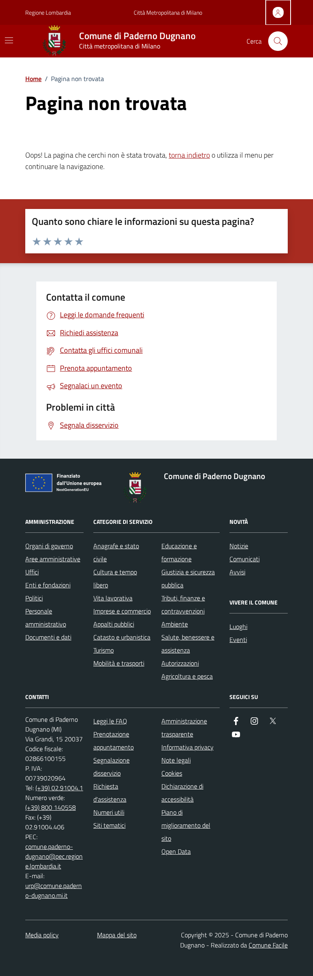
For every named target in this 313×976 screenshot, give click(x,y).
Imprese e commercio (122, 611)
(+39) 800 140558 (50, 807)
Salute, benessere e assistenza (187, 643)
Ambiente (174, 624)
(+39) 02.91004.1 (59, 788)
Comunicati (244, 559)
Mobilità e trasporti (118, 663)
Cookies (171, 773)
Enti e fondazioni (48, 585)
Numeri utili (108, 812)
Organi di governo (49, 546)
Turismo (103, 650)
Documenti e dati (48, 637)
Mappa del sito (117, 935)
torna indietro (189, 154)
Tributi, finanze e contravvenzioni (183, 604)
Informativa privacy (187, 747)
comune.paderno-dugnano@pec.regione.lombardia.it (54, 856)
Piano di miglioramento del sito (185, 825)
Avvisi (237, 572)
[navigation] (9, 40)
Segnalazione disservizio (111, 766)
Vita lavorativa (112, 598)
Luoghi (238, 626)
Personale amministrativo (45, 617)
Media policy (42, 935)
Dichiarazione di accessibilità (182, 792)
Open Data (176, 851)
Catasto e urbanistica (121, 637)
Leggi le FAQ (110, 721)
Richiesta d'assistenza (109, 792)
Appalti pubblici (113, 624)
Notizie (238, 546)
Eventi (238, 639)
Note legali (176, 760)
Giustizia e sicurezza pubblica (188, 578)
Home (33, 79)
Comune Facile (268, 945)
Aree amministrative (52, 559)
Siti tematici (109, 825)
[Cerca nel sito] (278, 41)
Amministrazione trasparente (184, 727)
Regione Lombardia (48, 12)
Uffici (32, 572)
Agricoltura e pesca (187, 676)
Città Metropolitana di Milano (168, 12)
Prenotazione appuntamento (113, 740)
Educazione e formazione (179, 552)
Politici (34, 598)
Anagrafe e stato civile (116, 552)
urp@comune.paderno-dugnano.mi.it (53, 890)
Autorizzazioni (180, 663)
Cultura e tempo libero (115, 578)
